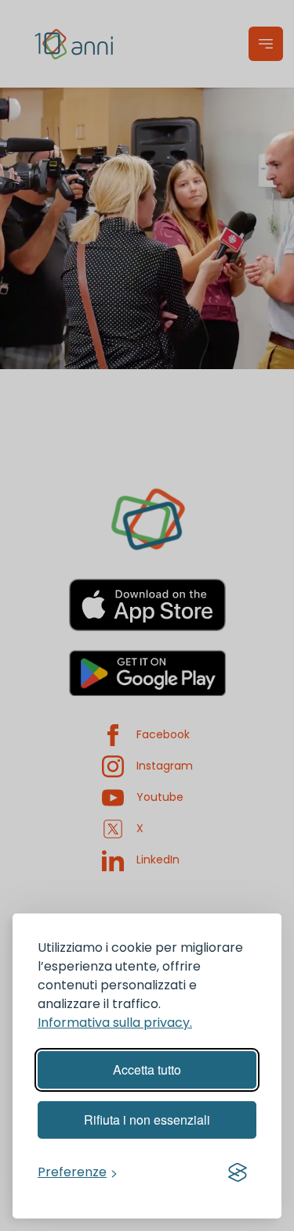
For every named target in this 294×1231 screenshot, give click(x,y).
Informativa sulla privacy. (115, 1023)
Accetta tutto (147, 1069)
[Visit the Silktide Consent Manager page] (237, 1172)
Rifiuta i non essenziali (147, 1120)
